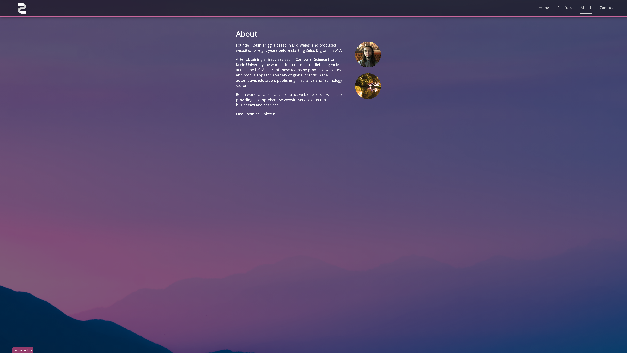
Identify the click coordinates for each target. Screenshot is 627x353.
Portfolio (564, 7)
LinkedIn (268, 114)
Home (544, 7)
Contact (606, 7)
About (586, 7)
